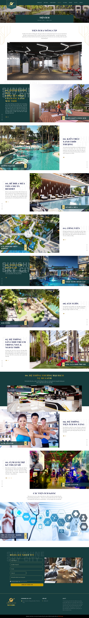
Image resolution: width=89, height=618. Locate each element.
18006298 (11, 605)
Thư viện (65, 2)
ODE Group (60, 616)
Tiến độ (70, 2)
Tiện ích (59, 2)
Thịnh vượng (53, 2)
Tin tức (75, 2)
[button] (6, 117)
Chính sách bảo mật (23, 581)
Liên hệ (80, 2)
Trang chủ (39, 2)
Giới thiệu (46, 2)
